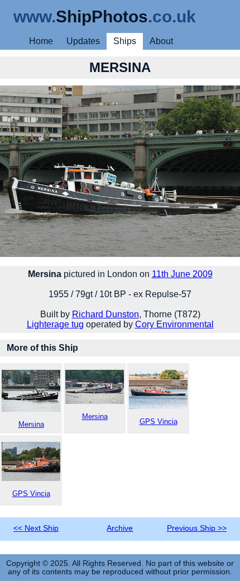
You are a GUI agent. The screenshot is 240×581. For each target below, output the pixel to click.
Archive (120, 528)
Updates (83, 41)
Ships (124, 41)
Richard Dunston (105, 314)
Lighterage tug (55, 324)
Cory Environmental (174, 324)
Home (41, 41)
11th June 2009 (182, 274)
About (161, 41)
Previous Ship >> (197, 528)
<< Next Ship (36, 528)
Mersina (31, 424)
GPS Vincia (158, 421)
